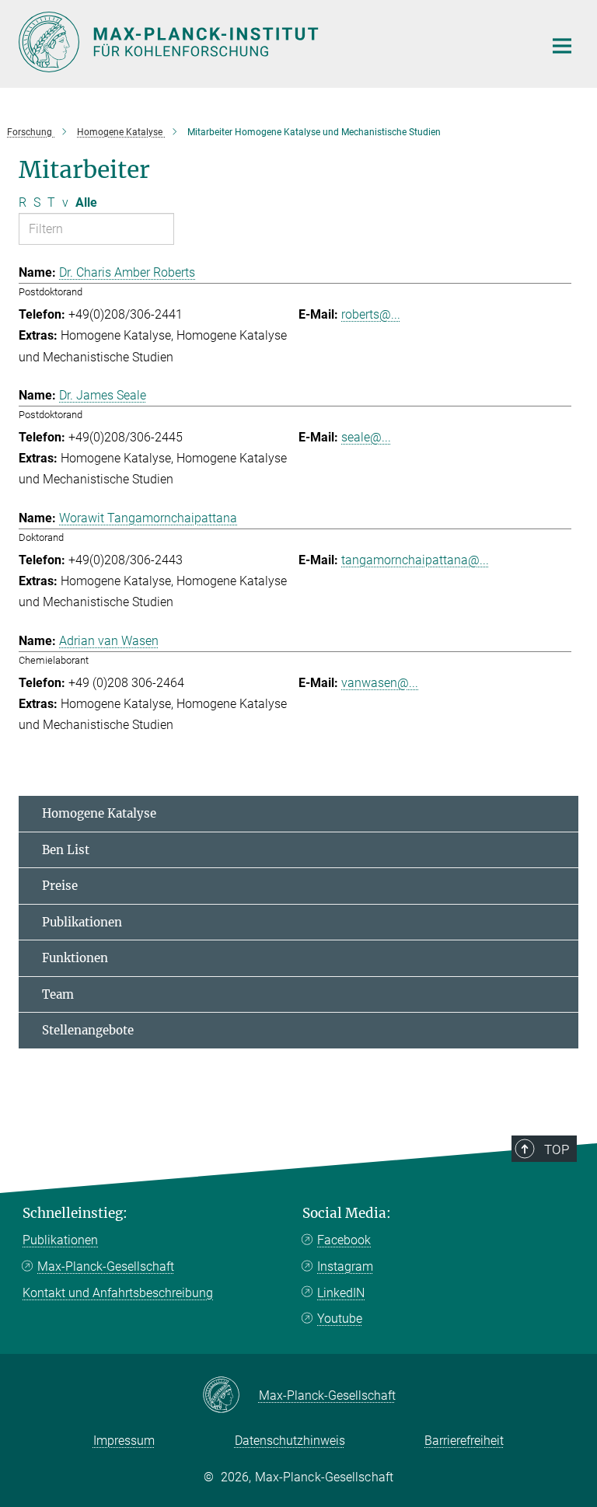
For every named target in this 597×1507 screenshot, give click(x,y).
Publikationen (82, 922)
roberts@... (370, 314)
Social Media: (346, 1213)
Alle (86, 202)
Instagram (345, 1266)
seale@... (366, 437)
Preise (60, 885)
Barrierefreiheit (464, 1440)
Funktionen (75, 958)
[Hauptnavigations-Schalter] (562, 45)
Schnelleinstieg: (75, 1213)
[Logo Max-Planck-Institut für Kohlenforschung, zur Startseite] (271, 42)
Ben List (65, 849)
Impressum (124, 1440)
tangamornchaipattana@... (415, 560)
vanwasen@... (379, 682)
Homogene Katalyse (99, 813)
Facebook (344, 1240)
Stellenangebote (88, 1030)
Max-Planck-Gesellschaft (105, 1266)
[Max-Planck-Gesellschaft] (230, 1396)
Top (556, 1149)
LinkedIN (341, 1292)
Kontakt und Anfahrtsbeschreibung (118, 1292)
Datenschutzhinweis (290, 1440)
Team (58, 994)
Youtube (339, 1318)
